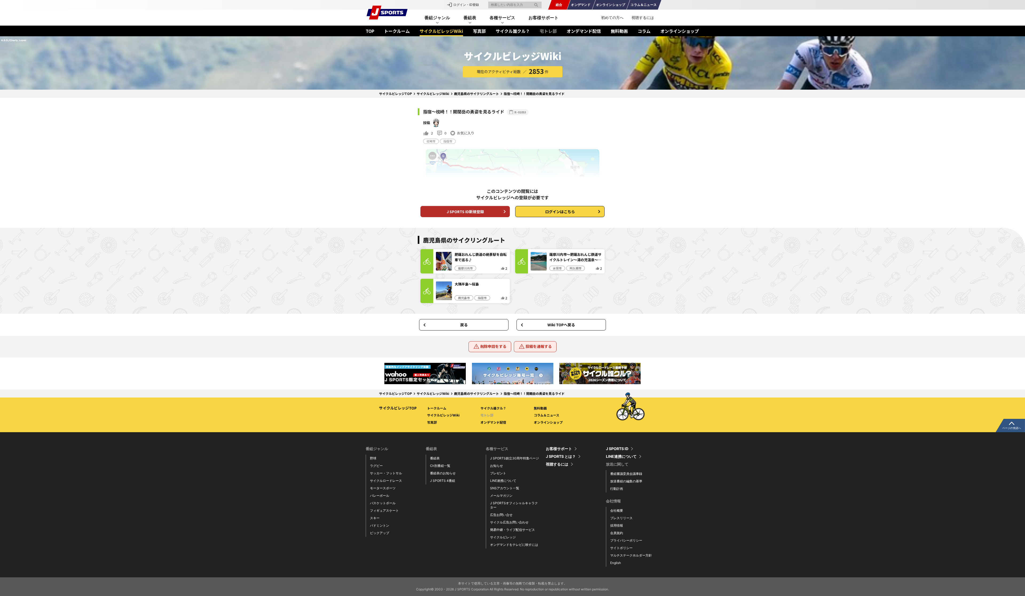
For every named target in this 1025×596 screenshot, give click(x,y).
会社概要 (616, 510)
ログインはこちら (560, 211)
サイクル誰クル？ (513, 31)
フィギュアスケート (384, 510)
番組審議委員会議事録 (626, 474)
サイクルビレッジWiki (441, 31)
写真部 (479, 31)
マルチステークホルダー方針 (631, 555)
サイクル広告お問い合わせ (509, 522)
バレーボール (379, 496)
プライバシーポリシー (626, 540)
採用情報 (616, 525)
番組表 (435, 458)
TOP (370, 31)
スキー (375, 518)
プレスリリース (621, 518)
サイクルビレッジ (503, 537)
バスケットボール (383, 503)
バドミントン (379, 525)
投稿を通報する (539, 346)
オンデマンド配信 (584, 31)
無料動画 (619, 31)
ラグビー (376, 466)
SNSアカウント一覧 (504, 488)
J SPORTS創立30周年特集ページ (514, 458)
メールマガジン (501, 496)
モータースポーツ (383, 488)
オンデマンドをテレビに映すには (514, 545)
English (615, 563)
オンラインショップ (679, 31)
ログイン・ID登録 (466, 5)
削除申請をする (493, 346)
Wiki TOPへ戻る (561, 324)
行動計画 (616, 489)
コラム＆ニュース (546, 415)
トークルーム (397, 31)
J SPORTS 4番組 (442, 481)
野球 (373, 458)
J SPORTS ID (617, 449)
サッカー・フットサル (386, 473)
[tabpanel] (425, 373)
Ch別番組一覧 (440, 466)
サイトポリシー (621, 548)
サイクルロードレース (386, 481)
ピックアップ (379, 533)
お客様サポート (543, 17)
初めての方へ (612, 17)
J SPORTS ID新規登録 (465, 211)
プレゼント (498, 473)
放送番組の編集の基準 (626, 481)
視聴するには (643, 17)
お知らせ (496, 466)
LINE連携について (503, 481)
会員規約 (616, 533)
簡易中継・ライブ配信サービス (512, 530)
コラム (644, 31)
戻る (464, 324)
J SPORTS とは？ (561, 456)
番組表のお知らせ (443, 473)
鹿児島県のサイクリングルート (476, 93)
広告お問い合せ (501, 515)
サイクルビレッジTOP (395, 93)
